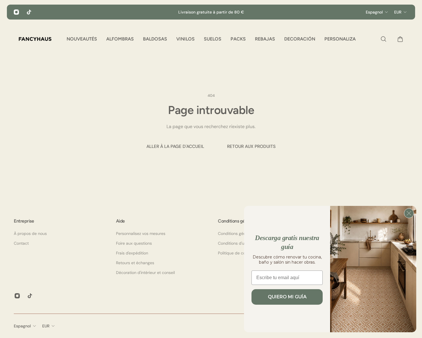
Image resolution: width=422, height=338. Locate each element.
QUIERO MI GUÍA (287, 297)
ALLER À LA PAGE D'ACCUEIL (175, 146)
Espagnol (22, 326)
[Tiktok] (29, 12)
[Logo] (35, 39)
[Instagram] (16, 12)
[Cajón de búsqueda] (382, 39)
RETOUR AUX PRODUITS (251, 146)
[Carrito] (398, 39)
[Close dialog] (409, 213)
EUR (45, 326)
